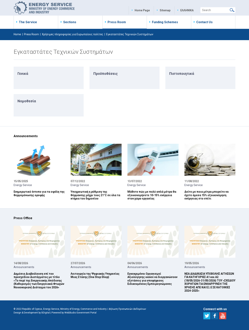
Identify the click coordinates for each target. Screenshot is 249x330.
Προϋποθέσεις (105, 73)
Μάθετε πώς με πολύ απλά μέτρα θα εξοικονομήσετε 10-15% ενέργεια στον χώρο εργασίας (151, 195)
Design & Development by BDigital (32, 312)
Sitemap (165, 10)
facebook (214, 315)
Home (17, 34)
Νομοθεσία (27, 101)
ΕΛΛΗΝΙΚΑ (187, 10)
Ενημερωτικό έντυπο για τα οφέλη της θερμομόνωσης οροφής (39, 193)
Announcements (24, 267)
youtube (222, 315)
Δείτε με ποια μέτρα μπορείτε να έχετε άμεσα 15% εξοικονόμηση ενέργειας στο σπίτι (206, 195)
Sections (69, 22)
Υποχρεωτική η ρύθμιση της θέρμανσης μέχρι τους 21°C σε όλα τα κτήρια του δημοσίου (95, 195)
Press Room (117, 22)
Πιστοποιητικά (181, 73)
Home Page (142, 10)
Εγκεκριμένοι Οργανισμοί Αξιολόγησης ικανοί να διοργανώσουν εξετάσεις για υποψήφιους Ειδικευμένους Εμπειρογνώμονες (152, 279)
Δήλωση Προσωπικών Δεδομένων (127, 309)
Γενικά (23, 73)
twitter (206, 315)
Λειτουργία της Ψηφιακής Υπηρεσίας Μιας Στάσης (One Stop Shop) (95, 275)
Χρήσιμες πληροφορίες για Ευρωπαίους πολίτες (72, 34)
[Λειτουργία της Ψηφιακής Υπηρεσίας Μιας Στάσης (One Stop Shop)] (96, 242)
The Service (28, 22)
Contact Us (204, 22)
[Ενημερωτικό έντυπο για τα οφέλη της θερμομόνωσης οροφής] (39, 160)
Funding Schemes (165, 22)
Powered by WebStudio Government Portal (74, 312)
